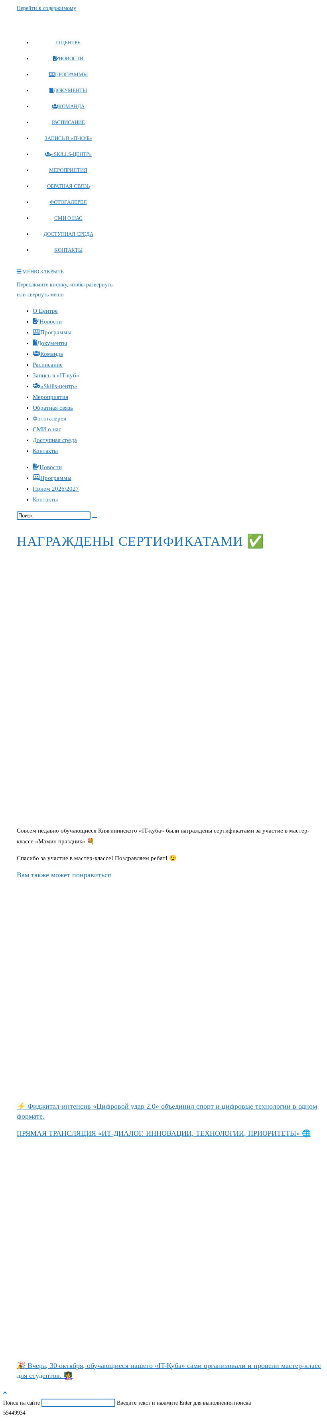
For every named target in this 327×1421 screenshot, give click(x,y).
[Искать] (94, 517)
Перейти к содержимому (46, 8)
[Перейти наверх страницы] (5, 1393)
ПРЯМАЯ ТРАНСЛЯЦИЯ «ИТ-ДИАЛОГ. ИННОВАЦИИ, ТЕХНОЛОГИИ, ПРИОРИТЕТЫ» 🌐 (164, 1133)
